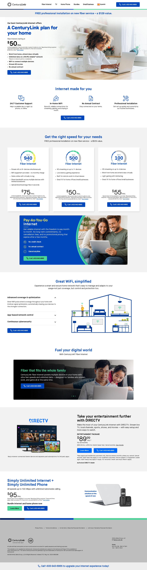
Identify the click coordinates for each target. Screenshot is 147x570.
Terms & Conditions (51, 528)
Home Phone (65, 4)
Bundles (77, 4)
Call (75, 566)
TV (56, 4)
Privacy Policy (39, 528)
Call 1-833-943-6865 (129, 4)
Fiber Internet (47, 4)
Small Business (88, 4)
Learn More (84, 450)
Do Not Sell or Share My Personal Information (72, 528)
